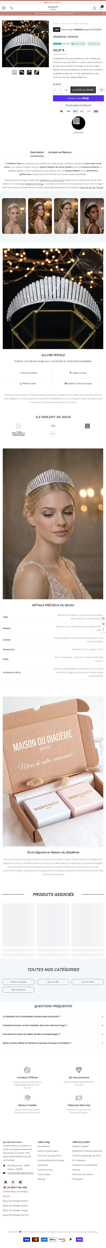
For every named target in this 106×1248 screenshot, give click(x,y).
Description (37, 152)
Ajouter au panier (83, 90)
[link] (101, 90)
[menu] (3, 8)
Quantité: (57, 84)
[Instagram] (5, 1182)
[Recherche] (11, 8)
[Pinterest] (13, 1182)
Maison (56, 23)
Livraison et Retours (60, 152)
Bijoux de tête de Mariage (91, 187)
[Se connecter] (94, 8)
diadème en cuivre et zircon (52, 180)
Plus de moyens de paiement (78, 105)
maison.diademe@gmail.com (20, 1173)
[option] (25, 43)
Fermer (104, 14)
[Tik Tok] (20, 1182)
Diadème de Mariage (34, 184)
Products (66, 23)
